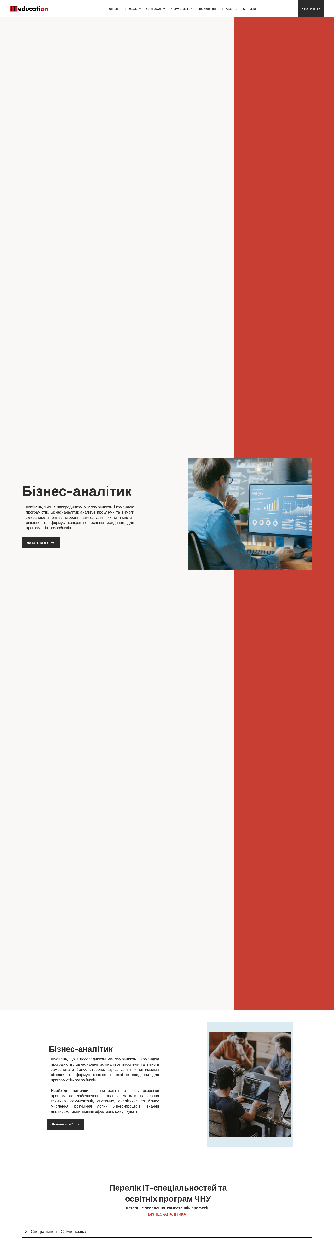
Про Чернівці (207, 9)
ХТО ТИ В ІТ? (311, 9)
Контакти (249, 9)
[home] (29, 8)
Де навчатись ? (62, 1124)
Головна (114, 9)
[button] (134, 8)
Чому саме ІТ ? (181, 9)
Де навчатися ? (37, 543)
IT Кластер (229, 9)
